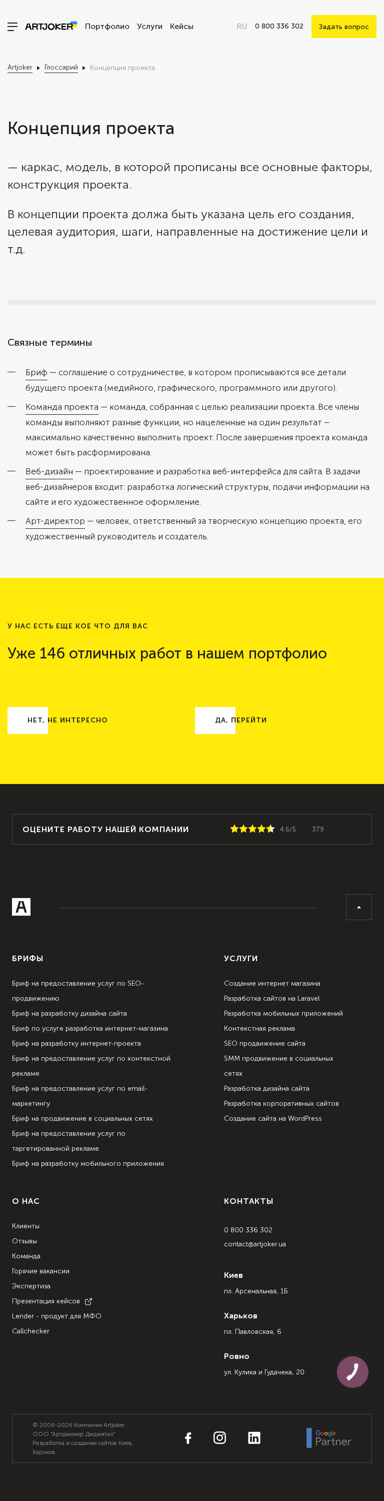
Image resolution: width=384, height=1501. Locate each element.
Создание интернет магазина (272, 983)
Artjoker (20, 67)
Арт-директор (55, 521)
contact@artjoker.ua (255, 1244)
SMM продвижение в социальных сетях (279, 1066)
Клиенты (26, 1226)
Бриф (37, 372)
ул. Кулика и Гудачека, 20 (264, 1372)
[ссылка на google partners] (329, 1438)
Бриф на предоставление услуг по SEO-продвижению (78, 991)
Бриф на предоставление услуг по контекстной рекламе (91, 1066)
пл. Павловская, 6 (253, 1331)
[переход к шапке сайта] (359, 907)
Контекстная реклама (259, 1028)
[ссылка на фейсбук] (188, 1438)
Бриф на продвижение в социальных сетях (82, 1118)
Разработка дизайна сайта (267, 1088)
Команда (26, 1256)
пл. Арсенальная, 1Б (256, 1291)
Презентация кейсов (46, 1301)
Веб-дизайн (49, 471)
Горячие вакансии (41, 1271)
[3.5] (260, 829)
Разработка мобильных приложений (283, 1013)
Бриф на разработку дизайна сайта (69, 1013)
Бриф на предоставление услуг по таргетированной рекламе (69, 1141)
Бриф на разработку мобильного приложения (88, 1163)
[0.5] (232, 829)
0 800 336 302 (248, 1230)
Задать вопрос (344, 27)
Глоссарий (61, 67)
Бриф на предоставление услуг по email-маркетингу (80, 1096)
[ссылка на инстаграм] (210, 1438)
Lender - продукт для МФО (57, 1316)
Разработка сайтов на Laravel (272, 998)
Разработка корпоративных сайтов (281, 1103)
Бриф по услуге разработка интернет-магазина (90, 1028)
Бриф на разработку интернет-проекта (76, 1043)
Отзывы (24, 1241)
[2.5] (250, 829)
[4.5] (268, 829)
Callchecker (31, 1331)
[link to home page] (48, 27)
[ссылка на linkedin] (244, 1438)
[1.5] (242, 829)
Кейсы (182, 27)
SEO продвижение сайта (265, 1043)
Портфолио (107, 27)
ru (241, 26)
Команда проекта (62, 407)
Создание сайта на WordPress (273, 1118)
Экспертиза (31, 1286)
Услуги (149, 27)
